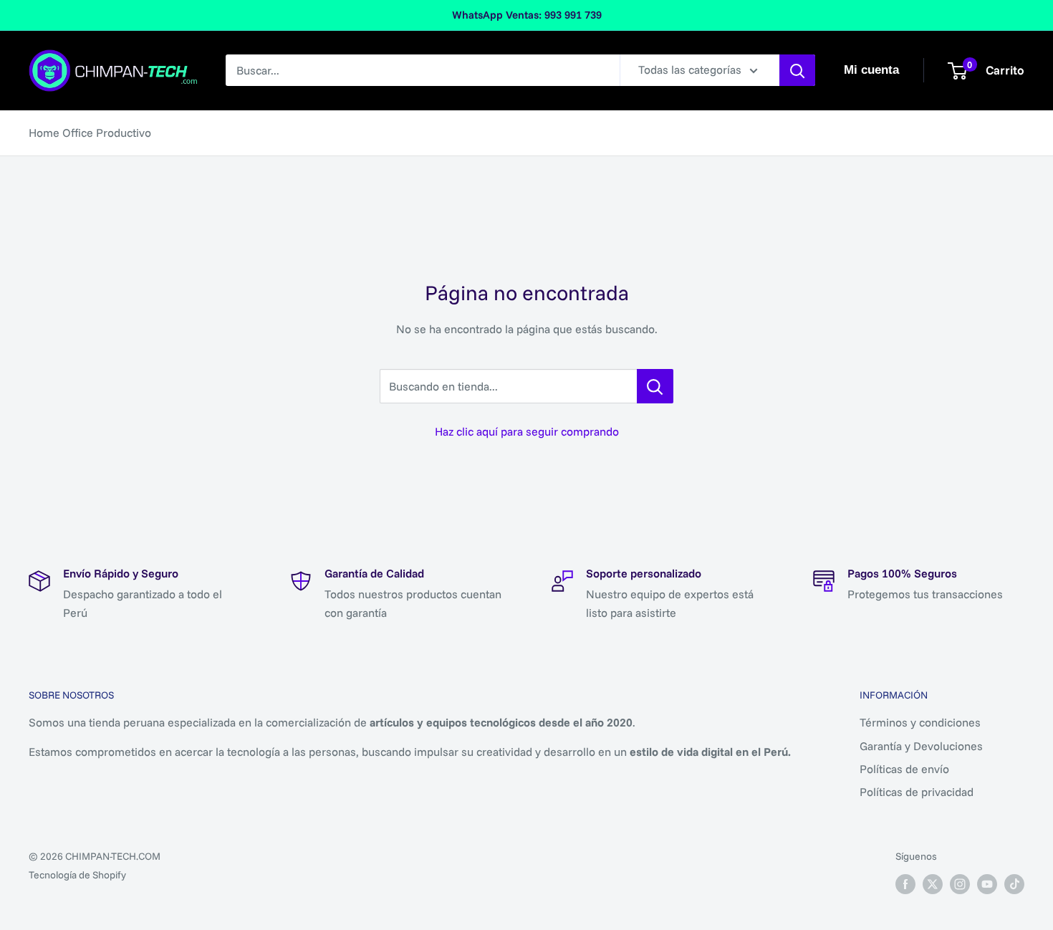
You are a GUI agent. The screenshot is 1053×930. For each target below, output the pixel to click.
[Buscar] (797, 70)
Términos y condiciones (920, 722)
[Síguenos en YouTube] (987, 883)
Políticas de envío (904, 769)
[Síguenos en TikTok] (1014, 883)
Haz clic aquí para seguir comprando (527, 431)
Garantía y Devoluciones (921, 746)
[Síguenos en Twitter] (933, 883)
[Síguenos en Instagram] (960, 883)
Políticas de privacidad (916, 792)
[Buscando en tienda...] (655, 386)
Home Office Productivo (90, 132)
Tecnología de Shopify (77, 874)
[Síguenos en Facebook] (905, 883)
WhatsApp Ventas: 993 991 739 (527, 14)
